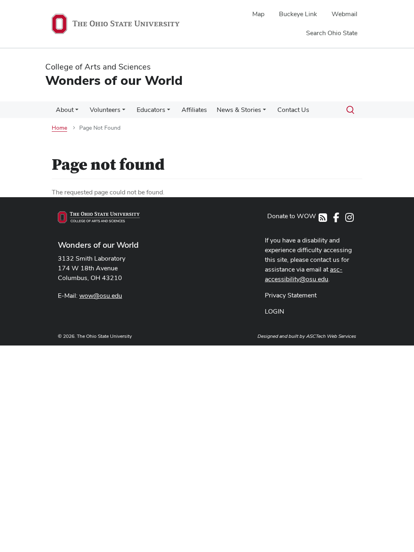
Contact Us (293, 109)
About (65, 109)
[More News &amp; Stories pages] (264, 111)
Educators (151, 109)
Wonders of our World (98, 245)
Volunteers (105, 109)
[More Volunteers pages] (123, 111)
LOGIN (274, 311)
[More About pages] (77, 111)
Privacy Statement (291, 295)
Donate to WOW (291, 216)
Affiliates (194, 109)
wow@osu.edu (100, 295)
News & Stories (239, 109)
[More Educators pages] (168, 111)
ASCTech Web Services (331, 336)
